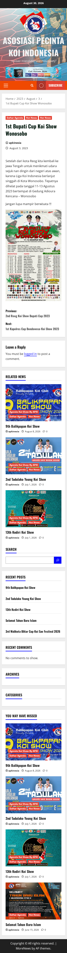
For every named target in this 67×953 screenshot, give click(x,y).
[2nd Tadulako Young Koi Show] (33, 455)
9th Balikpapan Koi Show (23, 426)
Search (11, 549)
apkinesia (15, 143)
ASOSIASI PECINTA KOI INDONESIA (33, 46)
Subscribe (55, 85)
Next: (32, 326)
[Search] (57, 560)
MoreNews (23, 948)
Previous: (28, 313)
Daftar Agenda (15, 117)
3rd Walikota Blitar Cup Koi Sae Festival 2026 (33, 631)
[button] (6, 85)
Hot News (31, 117)
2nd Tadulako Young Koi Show (26, 479)
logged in (30, 354)
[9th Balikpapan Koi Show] (33, 402)
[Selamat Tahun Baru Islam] (33, 901)
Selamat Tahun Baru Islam (21, 620)
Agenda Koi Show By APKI (23, 411)
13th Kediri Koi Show (20, 532)
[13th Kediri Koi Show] (33, 508)
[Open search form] (32, 85)
